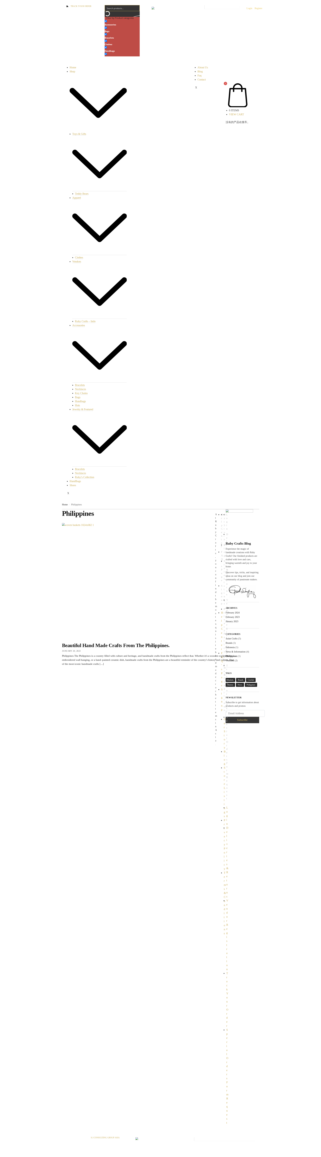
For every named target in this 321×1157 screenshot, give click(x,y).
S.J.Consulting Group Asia (105, 1137)
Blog (200, 71)
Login (227, 815)
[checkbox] (121, 22)
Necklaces (80, 389)
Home (73, 67)
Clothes (79, 257)
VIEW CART (236, 114)
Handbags (80, 401)
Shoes (73, 485)
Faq (199, 75)
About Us (202, 67)
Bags (77, 397)
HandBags (75, 481)
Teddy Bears (81, 193)
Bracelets (80, 385)
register (258, 8)
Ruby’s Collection (84, 477)
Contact (201, 79)
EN (164, 8)
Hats (77, 405)
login (249, 8)
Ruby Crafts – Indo (85, 321)
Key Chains (81, 393)
